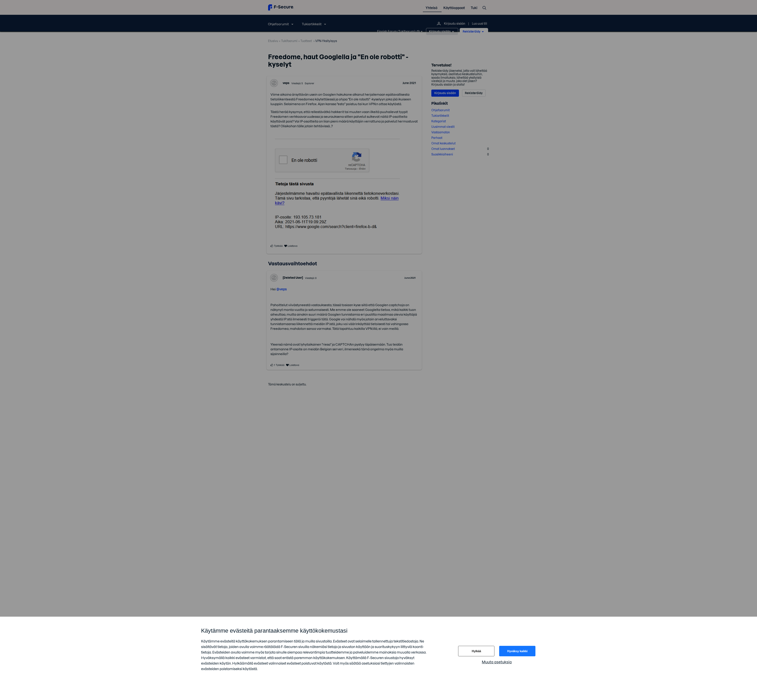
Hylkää (476, 651)
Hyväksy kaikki (517, 651)
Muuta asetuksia (497, 662)
